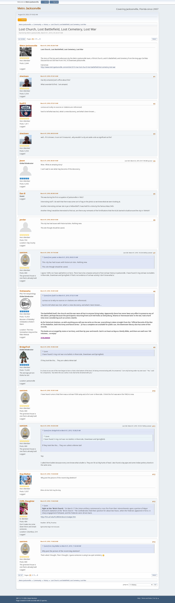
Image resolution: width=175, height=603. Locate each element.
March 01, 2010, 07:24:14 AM (49, 76)
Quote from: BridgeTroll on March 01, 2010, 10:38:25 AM (62, 431)
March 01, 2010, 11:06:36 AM (49, 541)
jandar (23, 219)
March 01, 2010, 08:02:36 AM (49, 133)
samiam (23, 252)
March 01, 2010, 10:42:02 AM (49, 426)
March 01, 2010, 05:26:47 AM (49, 45)
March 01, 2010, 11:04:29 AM (49, 501)
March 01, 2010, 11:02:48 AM (49, 474)
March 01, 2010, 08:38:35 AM (49, 193)
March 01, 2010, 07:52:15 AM (49, 103)
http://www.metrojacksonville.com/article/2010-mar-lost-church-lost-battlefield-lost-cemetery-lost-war (78, 67)
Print (154, 39)
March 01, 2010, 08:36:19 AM (49, 161)
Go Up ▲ (156, 598)
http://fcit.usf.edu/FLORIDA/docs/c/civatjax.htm (58, 517)
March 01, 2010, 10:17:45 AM (49, 252)
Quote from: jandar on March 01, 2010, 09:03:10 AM (61, 257)
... (38, 39)
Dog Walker (25, 474)
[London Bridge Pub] (21, 378)
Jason (22, 160)
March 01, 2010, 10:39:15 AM (49, 390)
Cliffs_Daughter (27, 501)
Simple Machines (32, 598)
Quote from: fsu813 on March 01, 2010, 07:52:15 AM (61, 296)
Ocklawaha (25, 291)
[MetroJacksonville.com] (21, 66)
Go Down (21, 39)
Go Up (20, 575)
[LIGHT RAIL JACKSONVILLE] (21, 327)
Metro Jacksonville (29, 8)
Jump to (125, 584)
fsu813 (23, 103)
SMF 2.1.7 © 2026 (21, 598)
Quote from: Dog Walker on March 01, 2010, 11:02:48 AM (62, 546)
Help (138, 598)
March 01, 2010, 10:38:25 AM (49, 347)
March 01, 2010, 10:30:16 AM (49, 291)
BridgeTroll (25, 347)
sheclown (24, 76)
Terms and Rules (147, 598)
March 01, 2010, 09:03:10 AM (49, 219)
